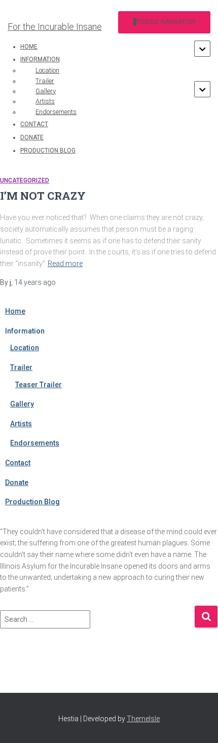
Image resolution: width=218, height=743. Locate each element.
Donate (32, 137)
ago (35, 282)
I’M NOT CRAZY (43, 196)
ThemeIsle (143, 719)
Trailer (21, 367)
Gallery (22, 404)
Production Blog (48, 150)
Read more (65, 263)
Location (24, 348)
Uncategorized (24, 180)
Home (29, 46)
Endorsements (56, 112)
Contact (34, 124)
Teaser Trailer (38, 385)
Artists (21, 424)
